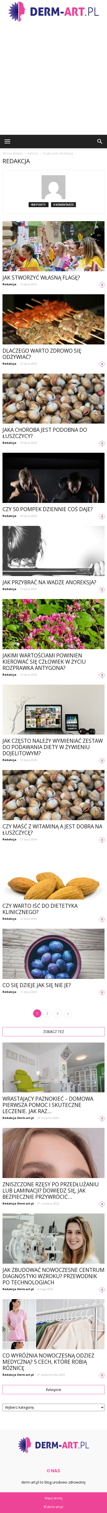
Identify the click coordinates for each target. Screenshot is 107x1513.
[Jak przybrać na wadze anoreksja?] (53, 551)
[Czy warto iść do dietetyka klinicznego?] (53, 874)
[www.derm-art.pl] (53, 11)
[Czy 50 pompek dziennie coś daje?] (53, 478)
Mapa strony (53, 1498)
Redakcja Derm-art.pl (18, 1118)
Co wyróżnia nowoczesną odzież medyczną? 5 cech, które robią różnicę (48, 1361)
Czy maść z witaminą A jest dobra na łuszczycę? (52, 829)
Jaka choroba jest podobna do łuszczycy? (44, 433)
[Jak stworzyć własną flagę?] (53, 246)
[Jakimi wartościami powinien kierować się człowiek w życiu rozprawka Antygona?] (53, 624)
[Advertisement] (53, 78)
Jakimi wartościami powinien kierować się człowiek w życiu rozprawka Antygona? (44, 661)
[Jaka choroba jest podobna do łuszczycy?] (53, 399)
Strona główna (12, 153)
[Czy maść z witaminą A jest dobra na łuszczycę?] (53, 795)
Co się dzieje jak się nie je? (36, 985)
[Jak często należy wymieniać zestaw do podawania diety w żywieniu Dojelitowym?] (53, 710)
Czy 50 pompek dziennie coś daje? (47, 509)
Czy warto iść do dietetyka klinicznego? (40, 908)
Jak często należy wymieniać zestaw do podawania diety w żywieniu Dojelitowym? (52, 747)
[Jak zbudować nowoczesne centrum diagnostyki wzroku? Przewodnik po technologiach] (53, 1238)
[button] (100, 141)
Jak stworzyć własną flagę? (41, 277)
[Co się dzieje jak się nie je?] (53, 954)
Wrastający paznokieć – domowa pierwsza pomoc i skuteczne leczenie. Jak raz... (47, 1105)
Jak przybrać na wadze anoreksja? (49, 582)
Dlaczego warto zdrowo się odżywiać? (41, 353)
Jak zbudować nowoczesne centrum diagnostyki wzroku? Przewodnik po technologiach (53, 1276)
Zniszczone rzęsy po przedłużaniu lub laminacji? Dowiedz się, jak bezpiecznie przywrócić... (50, 1190)
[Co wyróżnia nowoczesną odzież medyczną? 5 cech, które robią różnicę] (53, 1324)
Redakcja (9, 284)
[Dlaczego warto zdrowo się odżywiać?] (53, 319)
